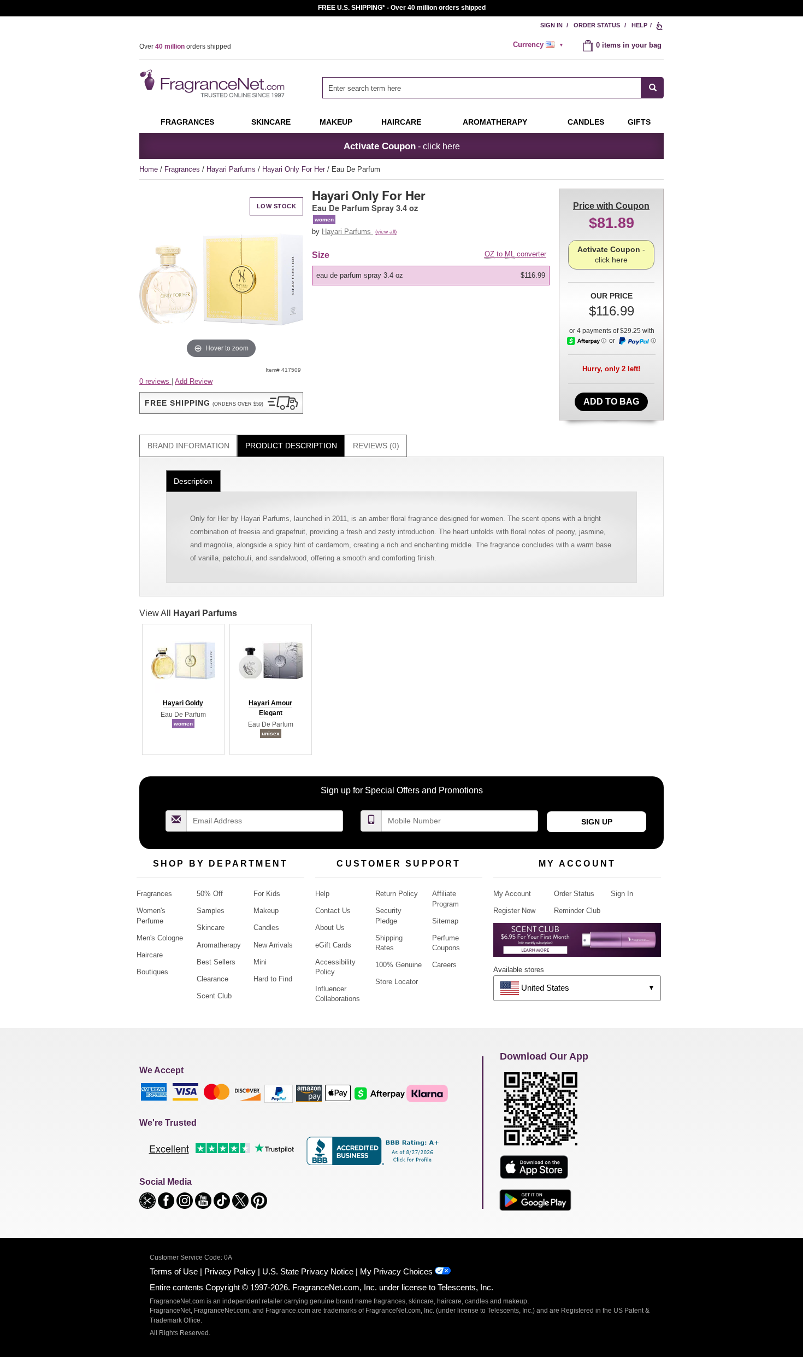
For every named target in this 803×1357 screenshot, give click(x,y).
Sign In (551, 25)
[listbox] (432, 275)
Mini (260, 962)
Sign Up (596, 821)
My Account (512, 894)
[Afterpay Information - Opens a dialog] (586, 341)
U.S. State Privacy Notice (307, 1271)
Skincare (271, 122)
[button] (221, 403)
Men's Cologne (160, 938)
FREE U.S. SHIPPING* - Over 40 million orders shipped (402, 7)
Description (193, 481)
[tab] (188, 446)
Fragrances (187, 122)
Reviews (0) (376, 445)
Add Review (193, 381)
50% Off (210, 894)
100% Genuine (398, 965)
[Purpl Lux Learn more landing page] (577, 944)
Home (148, 169)
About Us (330, 927)
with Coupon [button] (611, 205)
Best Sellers (216, 962)
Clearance (212, 979)
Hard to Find (272, 979)
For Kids (266, 894)
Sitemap (445, 921)
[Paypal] (278, 1092)
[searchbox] (481, 87)
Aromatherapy (219, 945)
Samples (211, 910)
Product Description (291, 445)
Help (639, 25)
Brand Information (188, 445)
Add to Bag (611, 401)
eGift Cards (333, 945)
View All (188, 613)
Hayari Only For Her (294, 169)
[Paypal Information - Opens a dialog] (637, 341)
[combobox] (493, 87)
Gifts (639, 122)
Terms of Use (174, 1271)
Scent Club (214, 996)
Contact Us (333, 910)
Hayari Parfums (232, 169)
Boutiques (152, 972)
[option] (431, 275)
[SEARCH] (652, 87)
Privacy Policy (230, 1271)
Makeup (336, 122)
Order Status (597, 25)
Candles (266, 927)
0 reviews (155, 381)
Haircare (401, 122)
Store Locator (396, 982)
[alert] (539, 45)
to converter (515, 254)
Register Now (514, 910)
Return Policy (396, 894)
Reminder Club (577, 910)
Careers (444, 965)
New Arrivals (273, 945)
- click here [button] (402, 146)
